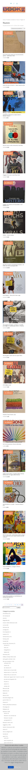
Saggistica (5, 725)
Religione (5, 709)
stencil (5, 684)
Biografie (5, 620)
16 (17, 605)
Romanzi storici (7, 722)
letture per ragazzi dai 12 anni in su (13, 677)
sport (4, 736)
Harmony (5, 654)
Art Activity (5, 616)
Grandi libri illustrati (8, 643)
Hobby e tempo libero (8, 656)
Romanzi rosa (7, 718)
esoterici (5, 634)
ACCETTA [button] (11, 767)
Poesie (4, 702)
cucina (4, 625)
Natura (5, 652)
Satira (4, 729)
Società (4, 734)
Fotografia (6, 650)
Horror (5, 713)
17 (19, 605)
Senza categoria (7, 731)
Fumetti (5, 641)
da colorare (7, 667)
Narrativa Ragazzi (7, 697)
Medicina (5, 690)
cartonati (6, 663)
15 (15, 605)
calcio (5, 738)
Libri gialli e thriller (7, 659)
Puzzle (5, 681)
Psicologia (5, 707)
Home (4, 19)
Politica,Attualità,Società (9, 704)
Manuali (5, 688)
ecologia (5, 629)
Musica (4, 695)
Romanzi (5, 711)
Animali (6, 645)
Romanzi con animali (9, 715)
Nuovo (18, 19)
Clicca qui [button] (21, 762)
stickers (6, 686)
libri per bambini (7, 661)
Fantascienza (6, 636)
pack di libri (6, 700)
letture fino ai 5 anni (9, 674)
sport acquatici (7, 740)
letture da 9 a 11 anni (9, 672)
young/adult (7, 720)
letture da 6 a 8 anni (9, 670)
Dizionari (5, 627)
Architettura (6, 613)
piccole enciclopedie (9, 679)
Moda (4, 693)
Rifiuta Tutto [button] (18, 767)
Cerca (18, 607)
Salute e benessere (7, 727)
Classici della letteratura (9, 622)
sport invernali (7, 742)
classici (6, 665)
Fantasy (5, 639)
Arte (4, 618)
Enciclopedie (6, 632)
